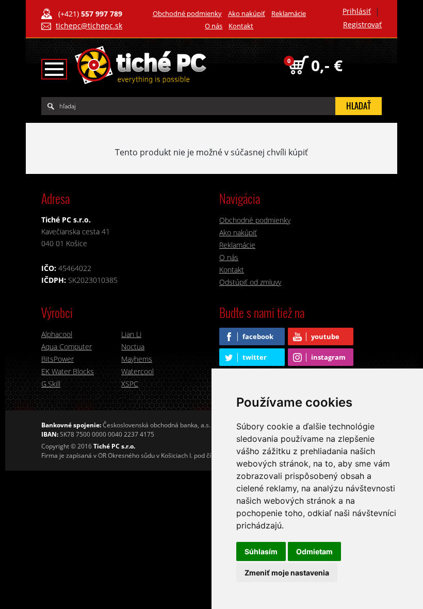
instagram (328, 357)
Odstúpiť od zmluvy (250, 282)
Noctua (132, 346)
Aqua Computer (66, 346)
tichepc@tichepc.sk (89, 25)
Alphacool (56, 334)
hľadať (358, 106)
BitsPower (57, 359)
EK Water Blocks (67, 371)
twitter (254, 357)
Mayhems (136, 359)
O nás (213, 25)
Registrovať (362, 24)
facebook (257, 336)
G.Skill (50, 384)
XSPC (129, 384)
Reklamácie (288, 13)
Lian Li (131, 334)
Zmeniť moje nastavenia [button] (287, 572)
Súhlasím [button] (261, 551)
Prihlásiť (357, 11)
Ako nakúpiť (246, 13)
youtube (325, 336)
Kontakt (241, 25)
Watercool (137, 371)
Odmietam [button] (314, 551)
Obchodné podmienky (187, 13)
